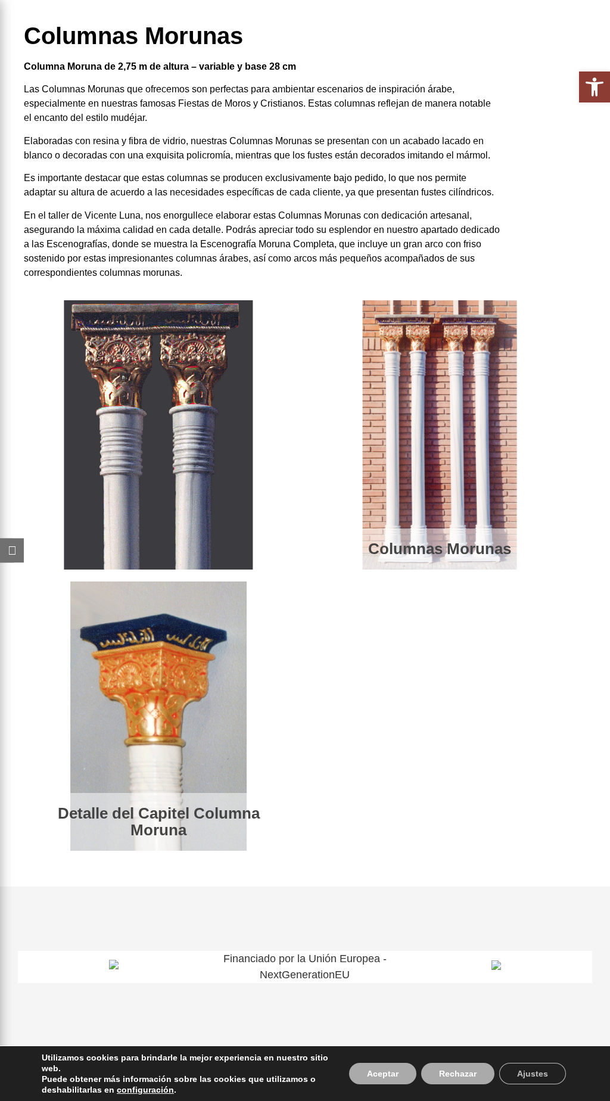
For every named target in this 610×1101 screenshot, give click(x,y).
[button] (594, 86)
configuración (145, 1089)
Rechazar (458, 1073)
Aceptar (383, 1073)
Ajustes (532, 1073)
